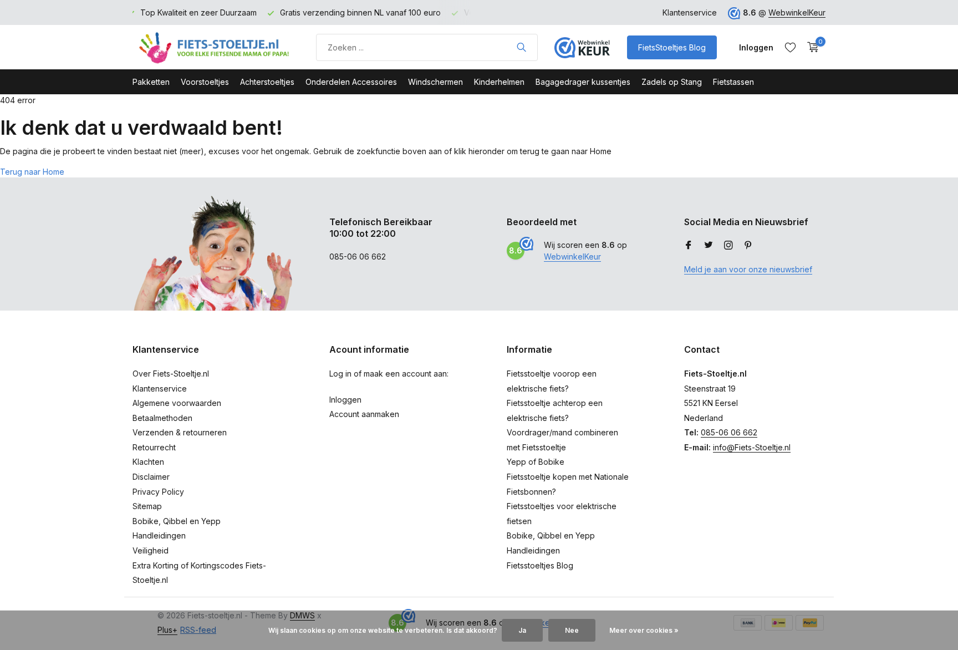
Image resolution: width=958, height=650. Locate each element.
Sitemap (147, 506)
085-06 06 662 (729, 432)
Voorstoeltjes (205, 82)
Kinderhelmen (499, 82)
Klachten (148, 461)
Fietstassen (733, 82)
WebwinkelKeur (796, 12)
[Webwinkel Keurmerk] (582, 47)
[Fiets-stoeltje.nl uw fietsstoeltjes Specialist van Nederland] (216, 47)
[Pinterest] (748, 245)
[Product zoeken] (521, 47)
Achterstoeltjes (267, 82)
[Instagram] (728, 245)
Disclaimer (151, 476)
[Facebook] (688, 245)
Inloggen (345, 399)
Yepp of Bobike (535, 461)
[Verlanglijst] (790, 47)
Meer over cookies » (644, 630)
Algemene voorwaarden (177, 403)
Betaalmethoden (162, 418)
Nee (572, 630)
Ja (522, 630)
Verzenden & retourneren (180, 432)
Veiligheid (151, 550)
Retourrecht (154, 447)
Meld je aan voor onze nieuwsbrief (748, 269)
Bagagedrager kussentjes (583, 82)
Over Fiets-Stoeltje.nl (171, 373)
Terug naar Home (32, 171)
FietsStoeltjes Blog (672, 47)
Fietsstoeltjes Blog (540, 565)
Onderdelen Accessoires (351, 82)
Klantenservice (690, 12)
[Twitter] (708, 245)
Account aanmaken (364, 414)
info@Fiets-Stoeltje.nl (752, 447)
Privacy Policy (158, 491)
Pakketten (151, 82)
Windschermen (435, 82)
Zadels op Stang (671, 82)
